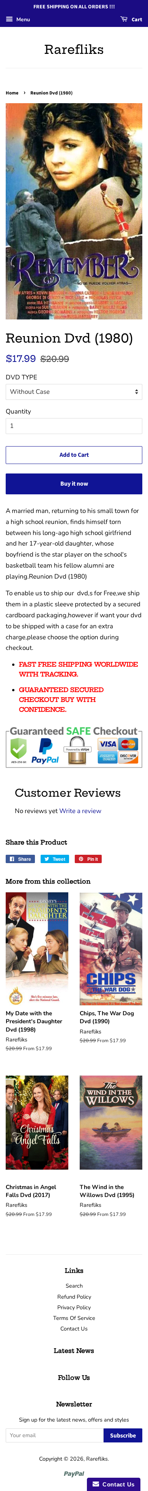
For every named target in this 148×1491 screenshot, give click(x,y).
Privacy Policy (74, 1307)
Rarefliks (74, 49)
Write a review (80, 811)
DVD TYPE (21, 377)
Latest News (74, 1350)
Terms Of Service (74, 1318)
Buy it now (74, 484)
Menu (22, 19)
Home (12, 93)
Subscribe (123, 1435)
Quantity (18, 411)
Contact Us (74, 1328)
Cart (136, 20)
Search (74, 1286)
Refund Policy (74, 1297)
